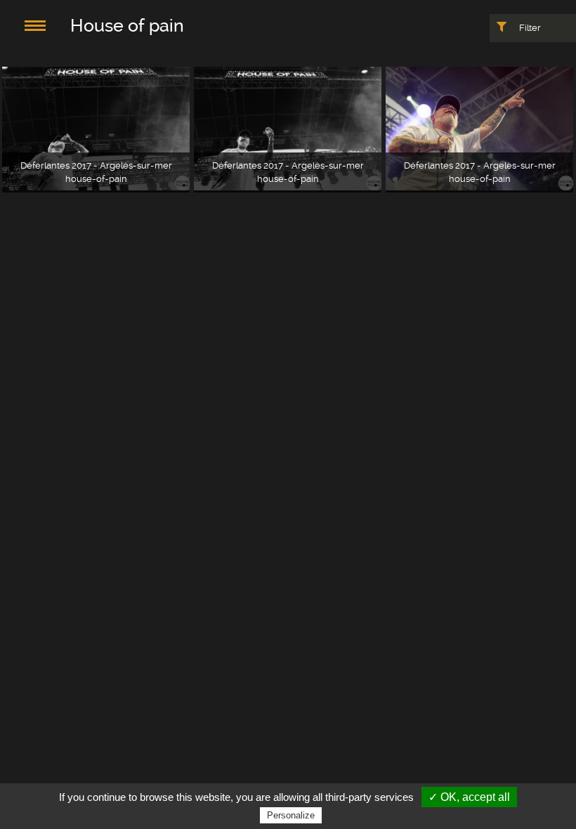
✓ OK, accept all (469, 797)
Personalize (291, 815)
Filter (529, 27)
